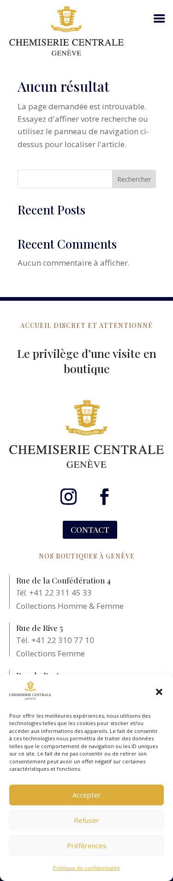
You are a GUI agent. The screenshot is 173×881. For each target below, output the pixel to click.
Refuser (86, 820)
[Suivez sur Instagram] (69, 497)
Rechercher (134, 179)
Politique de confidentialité (86, 867)
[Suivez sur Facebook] (105, 497)
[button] (159, 691)
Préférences (87, 845)
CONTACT (90, 529)
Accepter (86, 794)
